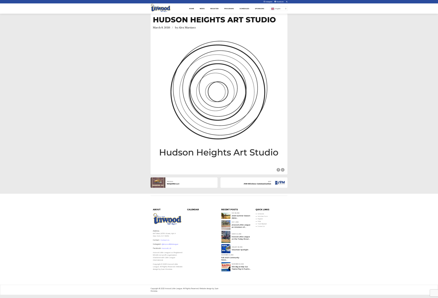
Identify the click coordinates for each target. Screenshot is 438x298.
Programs (229, 8)
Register (214, 8)
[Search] (286, 1)
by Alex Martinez (185, 27)
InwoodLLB (166, 248)
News (202, 8)
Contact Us (164, 240)
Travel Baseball (262, 224)
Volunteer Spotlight (240, 250)
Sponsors (259, 8)
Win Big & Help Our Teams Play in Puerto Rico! (241, 269)
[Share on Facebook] (278, 170)
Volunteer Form (263, 216)
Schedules (244, 8)
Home (191, 8)
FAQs (259, 221)
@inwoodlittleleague (170, 244)
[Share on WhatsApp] (282, 170)
